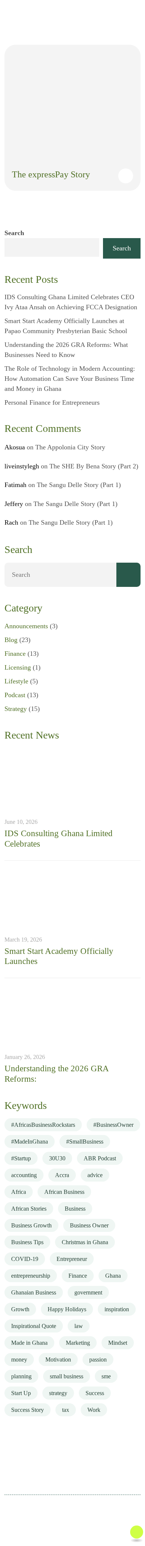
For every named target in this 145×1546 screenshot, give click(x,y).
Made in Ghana (29, 1343)
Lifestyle (16, 681)
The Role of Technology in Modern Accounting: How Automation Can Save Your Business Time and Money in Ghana (69, 378)
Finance (15, 653)
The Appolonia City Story (70, 447)
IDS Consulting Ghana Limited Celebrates (58, 838)
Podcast (14, 695)
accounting (24, 1175)
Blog (10, 640)
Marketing (78, 1343)
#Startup (21, 1158)
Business (75, 1208)
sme (106, 1376)
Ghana (113, 1275)
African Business (64, 1192)
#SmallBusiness (84, 1141)
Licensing (17, 667)
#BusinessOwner (113, 1125)
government (88, 1292)
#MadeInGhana (29, 1141)
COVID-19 (24, 1259)
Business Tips (27, 1242)
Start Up (21, 1393)
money (19, 1359)
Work (93, 1410)
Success (95, 1393)
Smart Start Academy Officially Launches (58, 956)
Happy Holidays (67, 1309)
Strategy (15, 708)
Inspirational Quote (33, 1326)
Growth (20, 1309)
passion (98, 1359)
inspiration (116, 1309)
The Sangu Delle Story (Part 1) (79, 485)
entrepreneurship (30, 1275)
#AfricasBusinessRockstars (43, 1125)
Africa (18, 1192)
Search (14, 233)
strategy (58, 1393)
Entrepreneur (72, 1259)
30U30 (57, 1158)
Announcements (26, 626)
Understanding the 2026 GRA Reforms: (56, 1073)
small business (66, 1376)
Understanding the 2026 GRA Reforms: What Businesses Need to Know (66, 349)
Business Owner (89, 1225)
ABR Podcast (100, 1158)
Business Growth (31, 1225)
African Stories (28, 1208)
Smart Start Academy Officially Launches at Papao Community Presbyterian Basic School (65, 326)
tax (65, 1410)
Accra (62, 1175)
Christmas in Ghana (85, 1242)
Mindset (117, 1343)
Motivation (58, 1359)
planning (21, 1376)
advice (95, 1175)
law (78, 1326)
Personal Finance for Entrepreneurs (52, 402)
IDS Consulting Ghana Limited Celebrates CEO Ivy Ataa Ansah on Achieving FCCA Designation (70, 302)
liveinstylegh (21, 466)
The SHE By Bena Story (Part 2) (93, 466)
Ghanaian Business (33, 1292)
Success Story (27, 1410)
